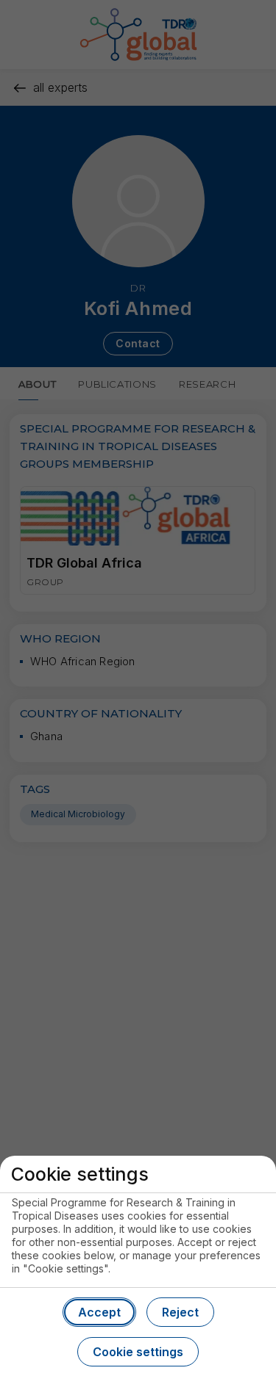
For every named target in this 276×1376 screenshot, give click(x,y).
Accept (99, 1312)
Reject (180, 1312)
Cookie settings (138, 1351)
